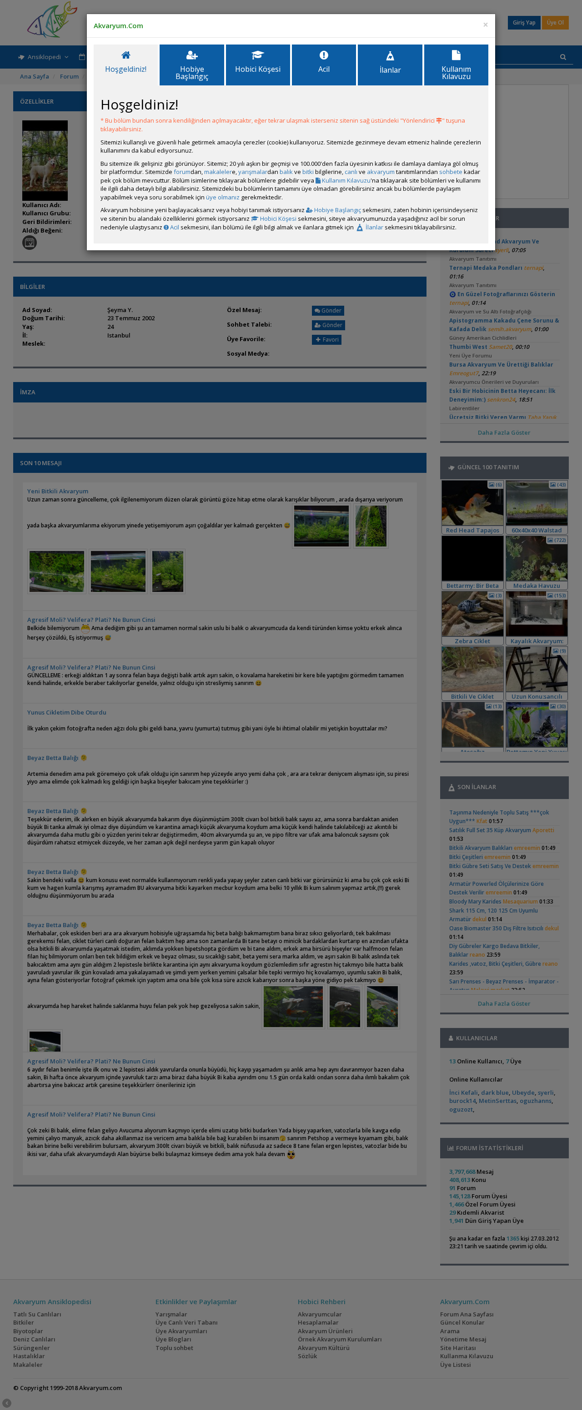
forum (182, 172)
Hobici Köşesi (277, 218)
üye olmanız (223, 197)
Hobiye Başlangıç (337, 210)
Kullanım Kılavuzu (346, 180)
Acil (174, 227)
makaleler (218, 172)
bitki (308, 172)
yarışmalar (252, 172)
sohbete (450, 172)
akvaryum (381, 172)
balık (286, 172)
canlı (351, 172)
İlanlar (373, 227)
